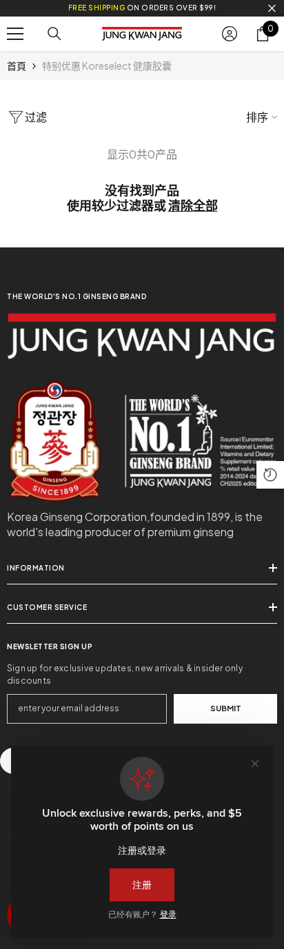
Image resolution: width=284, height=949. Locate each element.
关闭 (272, 8)
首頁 (16, 65)
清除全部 (193, 205)
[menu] (15, 33)
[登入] (229, 33)
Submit (225, 708)
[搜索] (54, 33)
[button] (270, 475)
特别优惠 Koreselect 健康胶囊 (107, 65)
